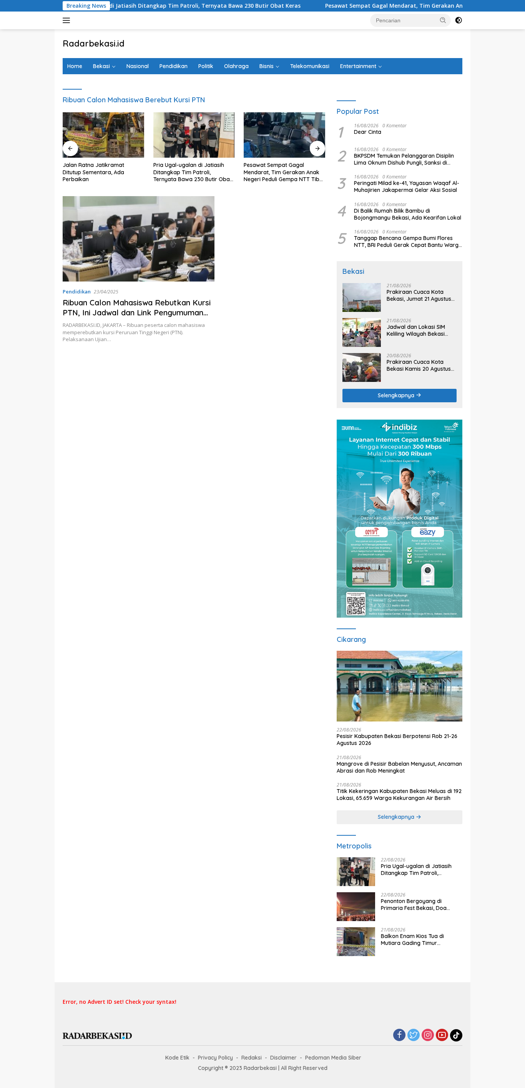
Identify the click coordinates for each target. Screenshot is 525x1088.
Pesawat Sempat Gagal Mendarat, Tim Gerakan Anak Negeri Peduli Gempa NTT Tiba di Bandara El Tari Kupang (283, 172)
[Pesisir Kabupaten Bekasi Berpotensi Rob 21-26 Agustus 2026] (399, 686)
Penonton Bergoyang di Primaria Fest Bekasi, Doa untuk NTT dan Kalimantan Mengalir (415, 904)
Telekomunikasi (309, 66)
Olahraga (236, 66)
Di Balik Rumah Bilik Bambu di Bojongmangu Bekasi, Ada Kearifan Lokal (407, 214)
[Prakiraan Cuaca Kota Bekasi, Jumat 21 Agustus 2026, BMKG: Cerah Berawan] (361, 297)
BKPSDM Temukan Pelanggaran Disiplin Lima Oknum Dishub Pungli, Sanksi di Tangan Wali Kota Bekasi (404, 159)
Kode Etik (177, 1057)
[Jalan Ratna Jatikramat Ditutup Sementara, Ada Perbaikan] (103, 135)
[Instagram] (428, 1035)
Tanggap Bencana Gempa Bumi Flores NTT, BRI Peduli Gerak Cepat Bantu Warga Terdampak (408, 241)
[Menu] (68, 20)
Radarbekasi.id (94, 43)
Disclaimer (283, 1057)
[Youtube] (442, 1035)
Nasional (137, 66)
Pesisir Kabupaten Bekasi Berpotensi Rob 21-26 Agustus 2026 (397, 739)
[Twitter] (413, 1035)
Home (74, 66)
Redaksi (251, 1057)
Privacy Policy (215, 1057)
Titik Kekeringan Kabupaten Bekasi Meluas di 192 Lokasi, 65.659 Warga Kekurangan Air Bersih (399, 794)
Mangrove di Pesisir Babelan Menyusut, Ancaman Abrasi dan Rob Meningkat (399, 767)
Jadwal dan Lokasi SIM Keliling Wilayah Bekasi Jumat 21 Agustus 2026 (416, 330)
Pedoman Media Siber (333, 1057)
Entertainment (358, 66)
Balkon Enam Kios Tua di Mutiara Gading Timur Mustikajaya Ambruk (412, 939)
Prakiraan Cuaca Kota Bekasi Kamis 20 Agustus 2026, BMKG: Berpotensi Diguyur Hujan (419, 365)
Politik (205, 66)
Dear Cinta (367, 131)
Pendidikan (173, 66)
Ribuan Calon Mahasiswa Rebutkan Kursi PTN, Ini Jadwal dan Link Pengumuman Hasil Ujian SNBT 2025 (137, 312)
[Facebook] (399, 1035)
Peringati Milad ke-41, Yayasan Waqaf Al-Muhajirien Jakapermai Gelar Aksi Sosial (406, 186)
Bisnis (266, 66)
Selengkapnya (397, 395)
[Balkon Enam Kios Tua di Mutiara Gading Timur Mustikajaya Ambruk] (356, 941)
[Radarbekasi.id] (97, 1035)
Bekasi (101, 66)
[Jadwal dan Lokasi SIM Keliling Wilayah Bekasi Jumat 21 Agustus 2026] (361, 332)
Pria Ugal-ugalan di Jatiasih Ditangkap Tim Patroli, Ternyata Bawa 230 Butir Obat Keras (143, 5)
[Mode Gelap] (458, 20)
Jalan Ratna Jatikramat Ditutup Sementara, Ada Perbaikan (93, 172)
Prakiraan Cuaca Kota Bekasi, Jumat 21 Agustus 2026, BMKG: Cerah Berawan (419, 295)
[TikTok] (456, 1035)
